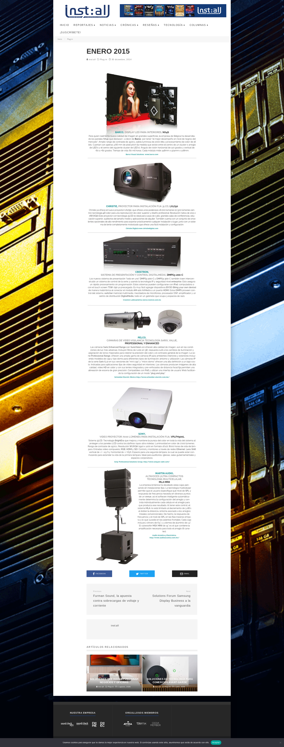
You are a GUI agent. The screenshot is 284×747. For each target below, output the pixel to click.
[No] (280, 742)
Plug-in (103, 59)
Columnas (198, 25)
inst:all (92, 59)
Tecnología (173, 25)
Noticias (107, 25)
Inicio (64, 25)
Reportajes (83, 25)
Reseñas (150, 25)
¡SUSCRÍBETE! (70, 32)
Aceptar (216, 742)
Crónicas (128, 25)
